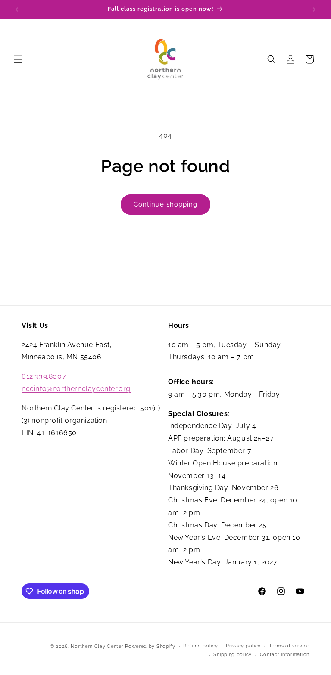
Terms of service (289, 646)
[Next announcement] (314, 9)
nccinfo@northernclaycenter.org (76, 389)
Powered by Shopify (150, 646)
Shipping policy (232, 654)
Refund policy (200, 646)
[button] (18, 59)
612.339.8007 (44, 376)
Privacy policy (243, 646)
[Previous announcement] (16, 9)
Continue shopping (165, 204)
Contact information (284, 654)
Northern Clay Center (97, 646)
